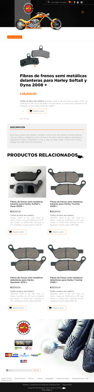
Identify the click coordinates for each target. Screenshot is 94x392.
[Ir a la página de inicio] (23, 327)
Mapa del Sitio (67, 385)
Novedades (49, 378)
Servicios (31, 378)
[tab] (19, 127)
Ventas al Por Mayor (62, 378)
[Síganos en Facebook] (21, 361)
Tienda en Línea (6, 380)
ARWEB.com (49, 390)
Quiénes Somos (6, 378)
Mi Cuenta (63, 2)
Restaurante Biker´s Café (80, 378)
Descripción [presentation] (17, 127)
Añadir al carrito (38, 111)
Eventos (40, 378)
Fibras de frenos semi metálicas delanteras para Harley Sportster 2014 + (26, 280)
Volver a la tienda (14, 37)
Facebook (74, 2)
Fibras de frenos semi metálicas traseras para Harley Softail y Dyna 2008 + (26, 204)
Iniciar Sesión (55, 2)
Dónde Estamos (20, 378)
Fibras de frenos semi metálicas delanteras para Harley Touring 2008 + (66, 280)
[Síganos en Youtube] (25, 361)
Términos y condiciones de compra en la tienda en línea (41, 385)
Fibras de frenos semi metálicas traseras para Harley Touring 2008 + (66, 204)
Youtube (78, 2)
